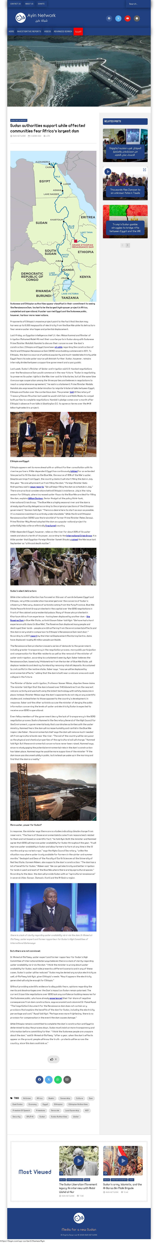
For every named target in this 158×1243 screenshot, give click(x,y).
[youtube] (128, 18)
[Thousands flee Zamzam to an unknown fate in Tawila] (125, 183)
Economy (33, 1104)
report (33, 636)
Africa (39, 1098)
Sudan (42, 1117)
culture (79, 1098)
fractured (50, 526)
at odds (58, 347)
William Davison (35, 498)
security (16, 1117)
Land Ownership (72, 1110)
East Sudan (18, 1104)
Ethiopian (58, 1104)
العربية (78, 31)
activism (27, 1098)
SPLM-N (30, 1117)
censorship (65, 1098)
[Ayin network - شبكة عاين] (31, 18)
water (76, 1117)
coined (74, 539)
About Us (29, 4)
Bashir (51, 1098)
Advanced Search (63, 31)
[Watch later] (137, 18)
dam (91, 1098)
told (72, 392)
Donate (41, 4)
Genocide (55, 1110)
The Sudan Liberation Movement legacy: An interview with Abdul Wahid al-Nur (78, 1188)
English (62, 1180)
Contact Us (15, 4)
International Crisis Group (79, 536)
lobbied (74, 471)
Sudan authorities (59, 1117)
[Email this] (67, 1080)
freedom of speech (21, 1110)
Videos (47, 31)
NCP (87, 1110)
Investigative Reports (29, 31)
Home (11, 31)
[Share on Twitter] (49, 1080)
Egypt (45, 1104)
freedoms (40, 1110)
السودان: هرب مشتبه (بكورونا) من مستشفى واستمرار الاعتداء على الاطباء (125, 151)
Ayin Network (19, 136)
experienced (56, 998)
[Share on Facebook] (39, 1080)
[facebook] (109, 18)
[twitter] (118, 18)
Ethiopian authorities (78, 1104)
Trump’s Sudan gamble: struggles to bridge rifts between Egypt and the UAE (125, 227)
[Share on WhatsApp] (58, 1080)
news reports (37, 487)
